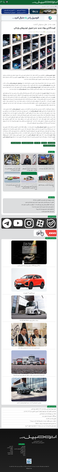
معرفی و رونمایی (10, 447)
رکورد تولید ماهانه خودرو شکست (47, 211)
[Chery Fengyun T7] (29, 279)
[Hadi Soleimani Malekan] (46, 159)
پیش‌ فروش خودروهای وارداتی (27, 143)
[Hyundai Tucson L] (29, 389)
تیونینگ (11, 451)
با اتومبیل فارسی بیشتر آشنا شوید (38, 442)
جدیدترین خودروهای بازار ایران (19, 449)
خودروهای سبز (22, 451)
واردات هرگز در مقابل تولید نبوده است (46, 168)
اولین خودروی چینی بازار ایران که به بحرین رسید (13, 185)
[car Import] (29, 177)
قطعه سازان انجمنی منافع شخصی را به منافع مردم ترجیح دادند (12, 169)
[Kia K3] (29, 252)
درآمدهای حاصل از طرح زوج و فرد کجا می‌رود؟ (45, 209)
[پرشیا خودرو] (15, 11)
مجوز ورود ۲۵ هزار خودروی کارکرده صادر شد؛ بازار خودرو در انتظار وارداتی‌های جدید (29, 188)
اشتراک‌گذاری (30, 32)
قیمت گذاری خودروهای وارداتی (49, 145)
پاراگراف (11, 449)
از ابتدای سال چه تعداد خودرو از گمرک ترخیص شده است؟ (43, 207)
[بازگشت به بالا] (2, 469)
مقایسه (24, 454)
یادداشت (11, 450)
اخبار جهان (11, 446)
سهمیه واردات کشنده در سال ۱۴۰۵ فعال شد (46, 185)
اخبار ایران (23, 446)
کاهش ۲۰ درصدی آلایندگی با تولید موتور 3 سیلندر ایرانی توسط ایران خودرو (39, 202)
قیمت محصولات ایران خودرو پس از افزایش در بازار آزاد (43, 200)
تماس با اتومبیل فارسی (38, 441)
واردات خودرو (44, 143)
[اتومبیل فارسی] (29, 18)
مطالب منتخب (37, 143)
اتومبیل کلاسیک (10, 452)
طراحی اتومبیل (10, 454)
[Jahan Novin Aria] (29, 159)
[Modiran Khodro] (29, 334)
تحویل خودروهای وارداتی (15, 143)
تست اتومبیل (23, 452)
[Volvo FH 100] (29, 307)
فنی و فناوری (23, 450)
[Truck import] (46, 177)
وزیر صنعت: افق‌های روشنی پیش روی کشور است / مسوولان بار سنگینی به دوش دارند (37, 204)
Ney (31, 468)
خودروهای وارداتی (51, 143)
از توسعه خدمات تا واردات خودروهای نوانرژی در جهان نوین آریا (29, 169)
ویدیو (24, 455)
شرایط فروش (23, 447)
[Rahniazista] (29, 362)
